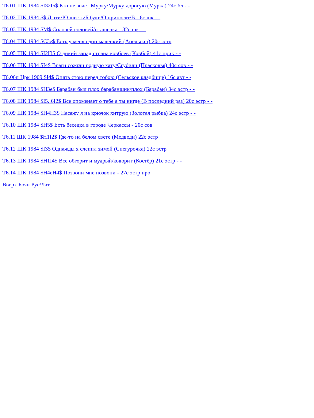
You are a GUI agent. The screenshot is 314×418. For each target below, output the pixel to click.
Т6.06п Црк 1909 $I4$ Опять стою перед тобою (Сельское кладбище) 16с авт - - (96, 77)
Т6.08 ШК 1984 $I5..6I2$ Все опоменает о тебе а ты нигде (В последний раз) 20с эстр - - (107, 101)
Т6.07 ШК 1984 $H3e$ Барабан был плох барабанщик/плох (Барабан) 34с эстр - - (98, 89)
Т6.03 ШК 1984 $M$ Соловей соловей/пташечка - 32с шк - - (74, 29)
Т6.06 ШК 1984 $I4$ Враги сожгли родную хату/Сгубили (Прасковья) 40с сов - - (97, 65)
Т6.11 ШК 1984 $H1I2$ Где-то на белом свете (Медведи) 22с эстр (80, 137)
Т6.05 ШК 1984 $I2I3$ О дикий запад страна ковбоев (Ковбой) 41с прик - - (91, 53)
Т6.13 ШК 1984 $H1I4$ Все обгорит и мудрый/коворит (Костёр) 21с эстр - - (92, 161)
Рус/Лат (40, 184)
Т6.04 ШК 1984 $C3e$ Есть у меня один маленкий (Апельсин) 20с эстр (86, 41)
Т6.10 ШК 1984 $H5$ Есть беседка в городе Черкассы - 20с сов (77, 125)
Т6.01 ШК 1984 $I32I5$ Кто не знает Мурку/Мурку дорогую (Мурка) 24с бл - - (96, 5)
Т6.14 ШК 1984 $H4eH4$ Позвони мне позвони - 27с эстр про (76, 173)
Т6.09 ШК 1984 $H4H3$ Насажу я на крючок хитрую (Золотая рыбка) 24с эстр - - (99, 113)
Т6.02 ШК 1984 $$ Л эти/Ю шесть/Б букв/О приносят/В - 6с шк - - (81, 17)
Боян (24, 184)
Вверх (9, 184)
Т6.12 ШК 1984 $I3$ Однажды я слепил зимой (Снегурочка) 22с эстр (84, 149)
